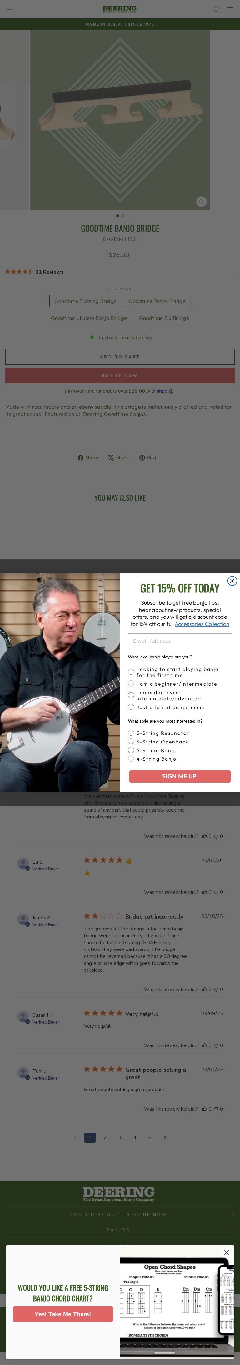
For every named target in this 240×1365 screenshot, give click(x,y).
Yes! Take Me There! (63, 1314)
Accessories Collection (202, 623)
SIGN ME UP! (180, 776)
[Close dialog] (232, 581)
